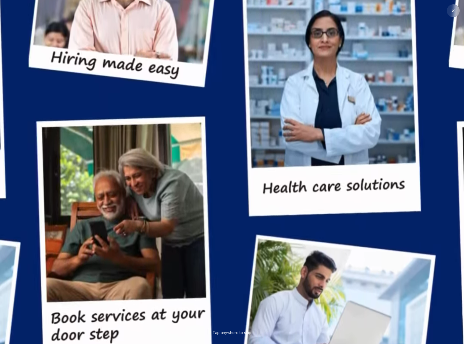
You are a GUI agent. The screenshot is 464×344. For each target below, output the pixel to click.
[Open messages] (447, 314)
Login (210, 66)
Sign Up (260, 66)
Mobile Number (195, 84)
